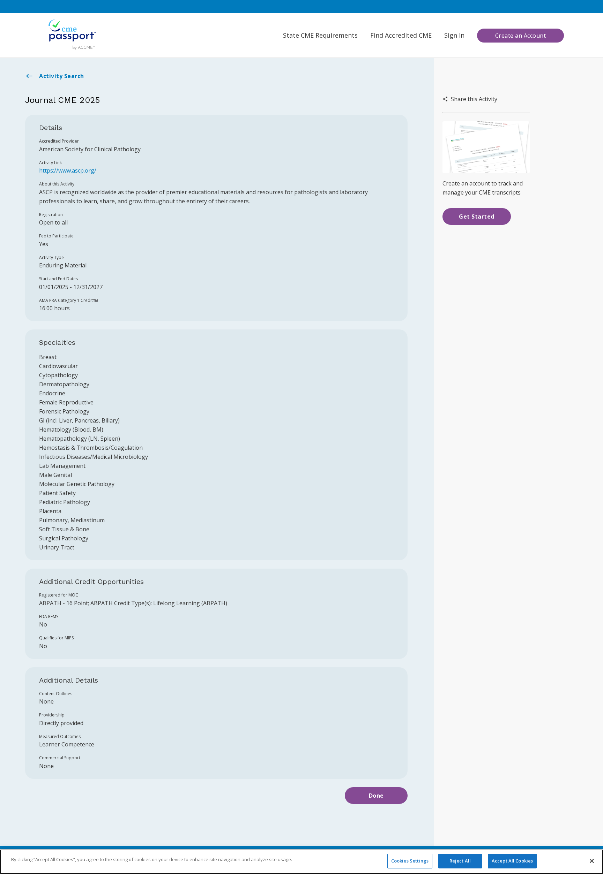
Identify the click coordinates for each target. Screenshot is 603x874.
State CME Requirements (320, 35)
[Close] (592, 860)
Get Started (476, 216)
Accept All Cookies (512, 861)
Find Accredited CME (401, 35)
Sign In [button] (454, 35)
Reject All (460, 861)
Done (376, 795)
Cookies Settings (410, 861)
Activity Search (61, 76)
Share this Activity (474, 99)
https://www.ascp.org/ (67, 170)
